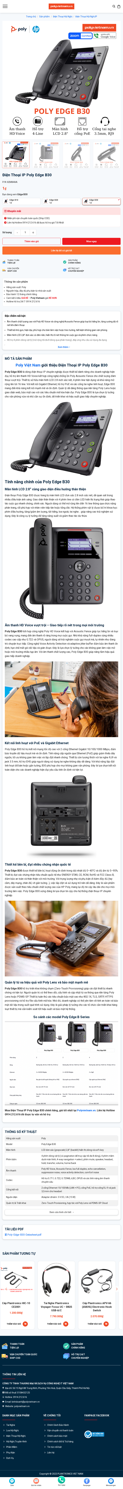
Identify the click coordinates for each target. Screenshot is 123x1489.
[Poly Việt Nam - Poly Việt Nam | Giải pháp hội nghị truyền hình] (61, 6)
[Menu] (5, 6)
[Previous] (9, 80)
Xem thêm (63, 347)
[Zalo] (12, 1481)
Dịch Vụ (10, 1458)
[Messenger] (111, 1481)
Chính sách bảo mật (57, 1436)
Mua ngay (91, 241)
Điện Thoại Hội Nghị (62, 16)
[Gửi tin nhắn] (36, 1481)
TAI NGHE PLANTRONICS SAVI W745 (29, 1305)
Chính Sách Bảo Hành (58, 1425)
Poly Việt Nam (28, 365)
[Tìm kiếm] (114, 6)
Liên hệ (50, 1452)
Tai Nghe (10, 1425)
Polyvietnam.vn (86, 1110)
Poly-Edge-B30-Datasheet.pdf (24, 1234)
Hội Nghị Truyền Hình (16, 1441)
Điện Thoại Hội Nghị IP (86, 16)
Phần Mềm (11, 1447)
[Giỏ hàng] (119, 6)
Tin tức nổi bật (54, 1447)
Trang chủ (31, 16)
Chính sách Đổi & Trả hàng (60, 1441)
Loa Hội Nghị (12, 1430)
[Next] (114, 80)
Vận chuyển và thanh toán (60, 1430)
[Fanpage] (87, 1481)
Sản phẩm (44, 16)
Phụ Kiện (10, 1452)
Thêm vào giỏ (31, 241)
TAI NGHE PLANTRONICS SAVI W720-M (70, 1305)
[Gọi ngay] (61, 1480)
